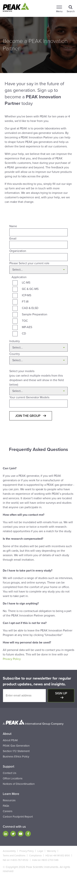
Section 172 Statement (16, 751)
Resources (9, 800)
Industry (14, 341)
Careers (7, 811)
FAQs (6, 805)
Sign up (61, 693)
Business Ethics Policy (16, 756)
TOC (25, 321)
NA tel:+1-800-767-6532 (15, 860)
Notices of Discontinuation (19, 784)
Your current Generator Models (29, 397)
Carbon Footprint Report (18, 816)
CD (24, 333)
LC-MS (26, 282)
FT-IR (25, 302)
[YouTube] (20, 833)
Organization (17, 251)
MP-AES (27, 327)
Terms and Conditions (14, 855)
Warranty (51, 851)
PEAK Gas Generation (16, 745)
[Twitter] (13, 833)
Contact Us (9, 773)
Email (12, 238)
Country (14, 354)
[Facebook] (28, 833)
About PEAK (10, 740)
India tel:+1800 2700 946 (45, 860)
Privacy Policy (12, 659)
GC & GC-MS (30, 289)
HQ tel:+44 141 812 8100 (57, 855)
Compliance (35, 855)
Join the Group (28, 416)
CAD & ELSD (30, 308)
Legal (40, 851)
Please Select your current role (29, 263)
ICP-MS (26, 295)
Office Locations (12, 778)
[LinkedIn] (5, 833)
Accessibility (9, 851)
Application (19, 277)
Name (13, 226)
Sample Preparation (34, 314)
